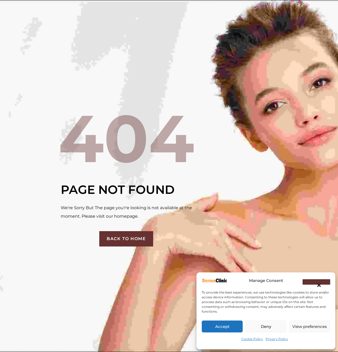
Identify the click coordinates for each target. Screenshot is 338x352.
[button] (316, 282)
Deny (266, 326)
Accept (222, 326)
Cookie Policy (252, 339)
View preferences (309, 326)
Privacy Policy (277, 339)
